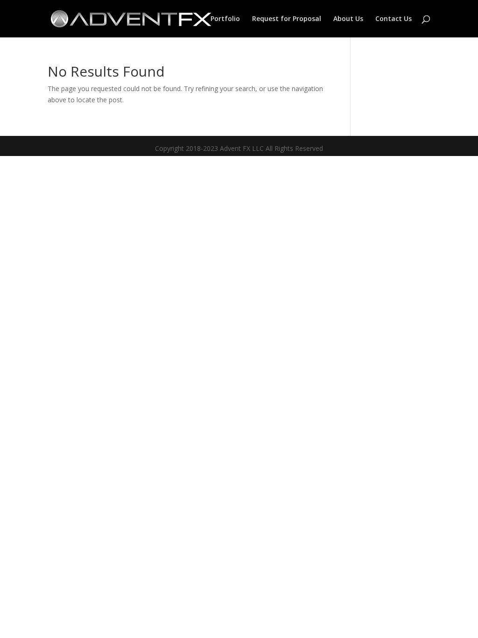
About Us (348, 19)
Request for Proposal (286, 19)
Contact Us (393, 19)
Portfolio (225, 19)
